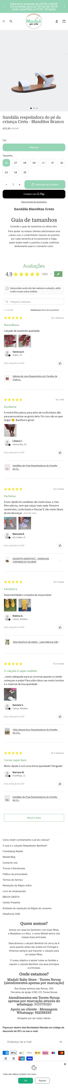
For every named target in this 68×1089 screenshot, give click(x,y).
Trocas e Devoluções (14, 868)
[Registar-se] (60, 1041)
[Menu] (4, 21)
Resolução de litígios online (17, 885)
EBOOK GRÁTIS (11, 896)
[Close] (65, 1064)
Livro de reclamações (14, 891)
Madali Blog (9, 856)
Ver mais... (32, 1074)
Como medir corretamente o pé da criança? (26, 839)
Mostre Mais (30, 513)
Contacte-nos (10, 862)
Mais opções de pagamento (34, 202)
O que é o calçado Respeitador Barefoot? (25, 845)
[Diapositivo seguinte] (64, 6)
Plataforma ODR (11, 913)
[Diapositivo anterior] (3, 6)
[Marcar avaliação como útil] (60, 363)
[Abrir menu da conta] (56, 21)
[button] (51, 274)
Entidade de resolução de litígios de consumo (27, 908)
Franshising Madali (13, 851)
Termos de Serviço (13, 879)
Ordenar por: (36, 310)
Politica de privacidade (15, 874)
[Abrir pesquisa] (11, 21)
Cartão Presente (11, 902)
